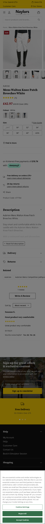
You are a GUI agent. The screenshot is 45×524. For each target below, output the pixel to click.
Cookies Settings (22, 507)
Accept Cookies (22, 520)
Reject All (22, 513)
